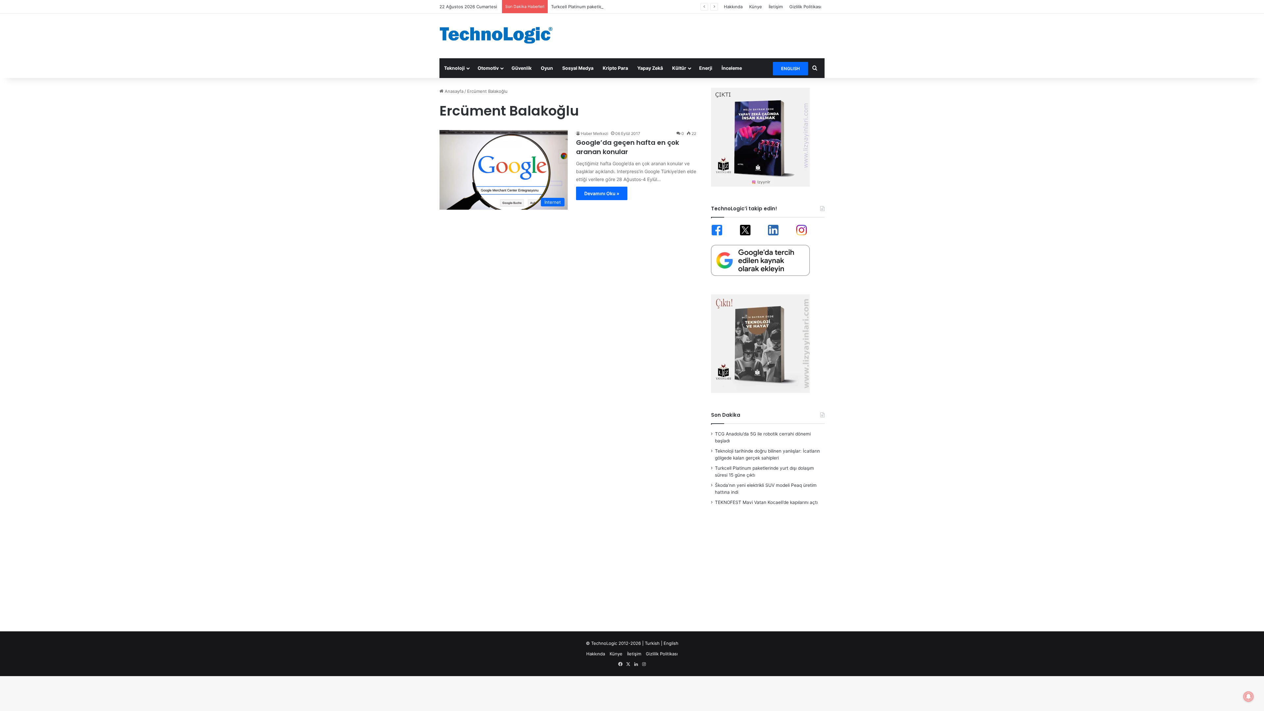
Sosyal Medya (577, 68)
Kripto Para (615, 68)
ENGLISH (790, 68)
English (671, 643)
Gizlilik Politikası (805, 6)
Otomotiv (488, 68)
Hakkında (733, 6)
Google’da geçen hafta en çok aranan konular (627, 147)
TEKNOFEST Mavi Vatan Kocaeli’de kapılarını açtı (766, 502)
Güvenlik (522, 68)
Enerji (705, 68)
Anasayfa (453, 91)
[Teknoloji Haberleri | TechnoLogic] (500, 35)
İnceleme (732, 68)
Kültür (679, 68)
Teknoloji (454, 68)
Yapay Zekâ (650, 68)
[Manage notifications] (1248, 696)
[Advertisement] (698, 35)
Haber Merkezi (594, 133)
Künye (755, 6)
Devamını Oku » (601, 193)
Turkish (652, 643)
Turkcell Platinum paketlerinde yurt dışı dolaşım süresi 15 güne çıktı (619, 6)
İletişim (776, 6)
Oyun (547, 68)
